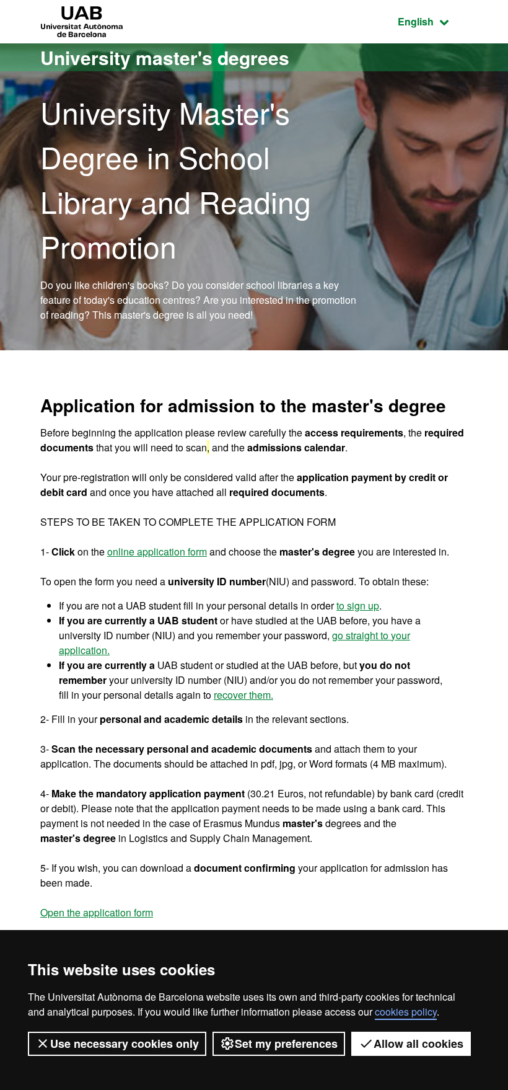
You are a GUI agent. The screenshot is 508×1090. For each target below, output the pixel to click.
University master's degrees (164, 57)
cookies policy (406, 1011)
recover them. (243, 695)
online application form (157, 551)
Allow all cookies (418, 1043)
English (433, 21)
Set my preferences (286, 1043)
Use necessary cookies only (124, 1043)
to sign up (357, 605)
